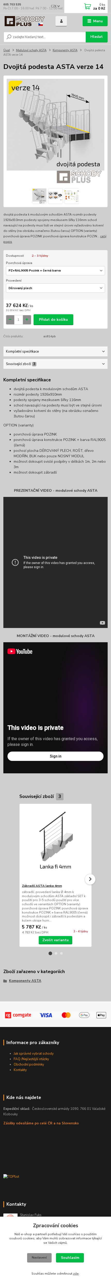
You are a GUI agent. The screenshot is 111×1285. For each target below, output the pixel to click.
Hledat (96, 36)
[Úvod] (25, 21)
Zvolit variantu (55, 940)
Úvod (6, 50)
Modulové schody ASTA (31, 50)
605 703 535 (12, 4)
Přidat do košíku (53, 319)
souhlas (74, 1234)
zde (76, 1274)
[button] (50, 953)
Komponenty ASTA (65, 50)
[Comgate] (55, 1015)
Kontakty (20, 1070)
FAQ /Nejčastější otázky (31, 1059)
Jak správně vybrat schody (34, 1053)
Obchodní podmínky (29, 1064)
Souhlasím (70, 1257)
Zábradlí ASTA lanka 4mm (42, 886)
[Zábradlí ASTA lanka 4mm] (55, 843)
